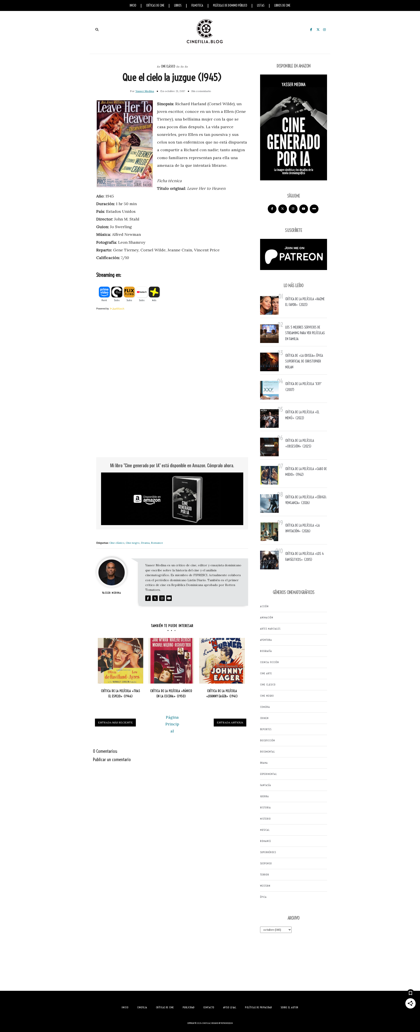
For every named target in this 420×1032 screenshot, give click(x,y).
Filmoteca (197, 5)
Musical (265, 829)
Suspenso (266, 863)
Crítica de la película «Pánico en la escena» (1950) (171, 693)
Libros (178, 5)
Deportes (265, 729)
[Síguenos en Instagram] (293, 208)
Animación (266, 617)
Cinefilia (206, 1023)
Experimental (268, 774)
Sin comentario (201, 91)
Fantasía (265, 785)
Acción (264, 606)
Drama (145, 542)
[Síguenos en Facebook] (272, 208)
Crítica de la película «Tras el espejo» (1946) (120, 693)
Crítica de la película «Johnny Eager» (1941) (222, 693)
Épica (263, 897)
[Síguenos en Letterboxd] (314, 208)
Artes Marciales (270, 628)
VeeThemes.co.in (227, 1023)
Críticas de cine (155, 5)
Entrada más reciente (115, 722)
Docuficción (267, 740)
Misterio (265, 818)
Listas (260, 5)
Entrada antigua (230, 722)
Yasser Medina (144, 91)
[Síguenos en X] (282, 208)
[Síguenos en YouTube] (303, 208)
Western (265, 885)
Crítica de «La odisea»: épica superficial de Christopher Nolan (304, 361)
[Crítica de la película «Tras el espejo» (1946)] (120, 660)
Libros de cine (282, 5)
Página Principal (172, 724)
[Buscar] (97, 29)
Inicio (133, 5)
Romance (157, 542)
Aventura (266, 639)
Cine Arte (266, 673)
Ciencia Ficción (269, 662)
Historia (265, 807)
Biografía (266, 651)
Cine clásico (168, 66)
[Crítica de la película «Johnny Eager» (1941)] (222, 660)
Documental (267, 751)
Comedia (265, 707)
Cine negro (133, 542)
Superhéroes (268, 852)
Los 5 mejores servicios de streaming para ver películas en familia (305, 333)
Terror (264, 874)
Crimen (264, 718)
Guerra (264, 796)
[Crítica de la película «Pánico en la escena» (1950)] (171, 660)
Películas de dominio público (230, 5)
